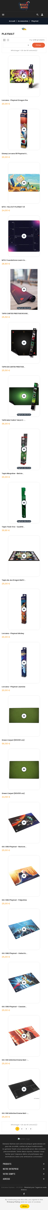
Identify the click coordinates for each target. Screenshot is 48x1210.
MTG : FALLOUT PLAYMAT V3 (13, 207)
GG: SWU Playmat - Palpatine (14, 900)
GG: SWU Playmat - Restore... (14, 847)
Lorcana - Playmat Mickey (13, 633)
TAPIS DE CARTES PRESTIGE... (13, 367)
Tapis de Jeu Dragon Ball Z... (14, 580)
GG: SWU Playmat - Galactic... (14, 953)
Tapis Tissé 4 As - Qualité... (13, 527)
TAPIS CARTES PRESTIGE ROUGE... (15, 313)
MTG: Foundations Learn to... (14, 260)
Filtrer (38, 45)
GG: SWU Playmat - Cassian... (14, 1006)
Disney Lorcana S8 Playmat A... (15, 153)
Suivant (30, 1129)
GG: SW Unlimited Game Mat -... (15, 1060)
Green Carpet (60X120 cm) (13, 740)
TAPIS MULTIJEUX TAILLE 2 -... (14, 420)
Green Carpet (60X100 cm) (13, 793)
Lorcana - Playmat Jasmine (13, 687)
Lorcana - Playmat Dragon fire (15, 100)
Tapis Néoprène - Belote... (13, 473)
